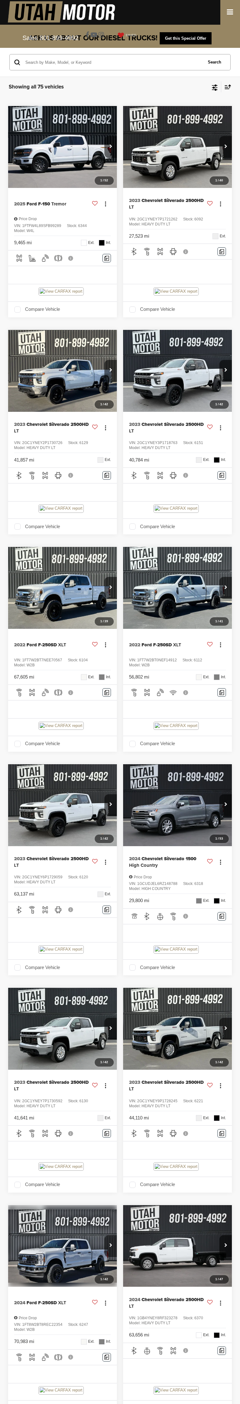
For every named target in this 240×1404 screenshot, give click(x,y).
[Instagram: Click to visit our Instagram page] (101, 35)
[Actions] (105, 204)
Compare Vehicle (42, 309)
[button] (110, 147)
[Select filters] (215, 87)
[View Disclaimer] (71, 258)
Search (214, 62)
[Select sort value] (226, 86)
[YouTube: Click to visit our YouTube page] (94, 35)
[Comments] (106, 258)
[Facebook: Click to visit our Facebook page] (87, 35)
